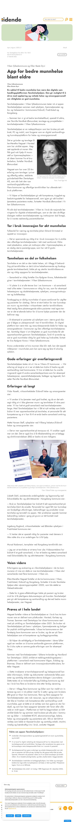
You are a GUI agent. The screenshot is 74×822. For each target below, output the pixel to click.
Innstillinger (67, 820)
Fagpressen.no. (12, 808)
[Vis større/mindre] (64, 441)
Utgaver (13, 48)
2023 (17, 48)
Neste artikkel (60, 786)
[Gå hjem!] (11, 21)
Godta (18, 815)
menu (71, 19)
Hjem (8, 48)
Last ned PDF (62, 55)
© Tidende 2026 (12, 57)
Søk (66, 19)
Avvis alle (9, 815)
